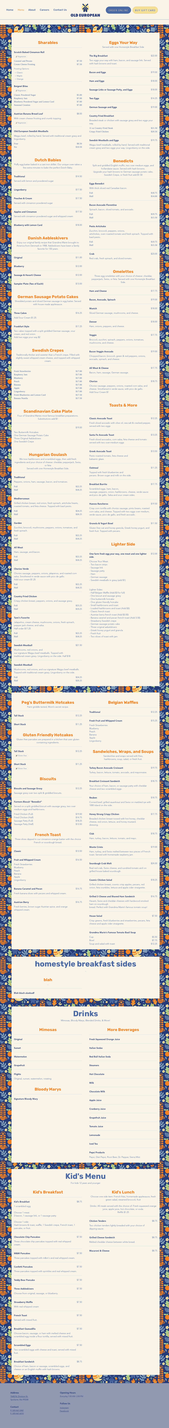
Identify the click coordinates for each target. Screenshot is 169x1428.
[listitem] (18, 72)
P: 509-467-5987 (17, 1410)
